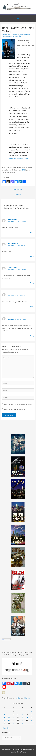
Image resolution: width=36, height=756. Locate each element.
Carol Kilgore (12, 219)
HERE (23, 170)
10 (22, 714)
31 (22, 723)
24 (22, 720)
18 (27, 717)
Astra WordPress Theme (18, 752)
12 (31, 714)
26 (31, 720)
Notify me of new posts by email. (14, 409)
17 (22, 717)
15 (13, 717)
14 (9, 717)
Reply (32, 232)
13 (4, 717)
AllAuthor (27, 698)
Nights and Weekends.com (18, 158)
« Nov (4, 728)
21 (9, 720)
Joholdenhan (12, 267)
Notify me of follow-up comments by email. (18, 404)
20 (4, 720)
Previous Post (18, 189)
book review (15, 35)
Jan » (8, 728)
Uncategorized (7, 37)
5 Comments (6, 35)
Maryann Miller (25, 35)
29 (13, 723)
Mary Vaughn (12, 294)
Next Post (18, 194)
